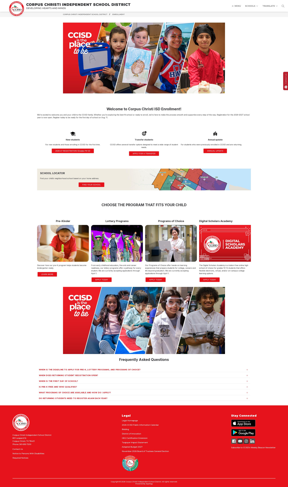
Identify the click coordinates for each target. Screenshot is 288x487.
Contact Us (17, 449)
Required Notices (20, 458)
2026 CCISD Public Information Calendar (140, 425)
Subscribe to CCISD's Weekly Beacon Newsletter (253, 448)
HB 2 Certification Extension (134, 438)
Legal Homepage (130, 421)
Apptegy (149, 484)
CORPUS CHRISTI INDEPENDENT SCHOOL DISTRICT (85, 14)
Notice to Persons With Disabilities (28, 453)
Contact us (285, 79)
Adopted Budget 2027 (132, 447)
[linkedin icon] (252, 443)
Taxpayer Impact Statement (135, 442)
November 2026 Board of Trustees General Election (145, 451)
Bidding (125, 429)
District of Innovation (131, 434)
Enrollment (118, 14)
